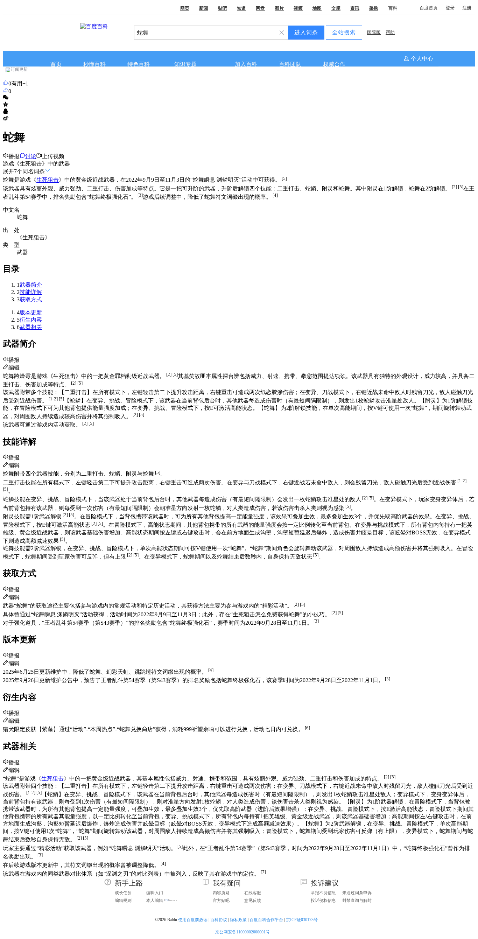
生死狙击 (47, 180)
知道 (241, 8)
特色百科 (138, 64)
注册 (466, 7)
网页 (184, 8)
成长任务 (123, 892)
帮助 (390, 32)
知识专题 (185, 64)
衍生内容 (31, 320)
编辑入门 (154, 892)
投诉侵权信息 (323, 900)
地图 (317, 8)
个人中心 (422, 59)
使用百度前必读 (193, 919)
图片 (279, 8)
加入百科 (246, 64)
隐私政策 (238, 919)
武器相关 (31, 327)
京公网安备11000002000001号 (242, 932)
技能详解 (31, 292)
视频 (298, 8)
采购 (373, 8)
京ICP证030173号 (302, 919)
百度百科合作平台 (266, 919)
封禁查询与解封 (357, 900)
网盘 (260, 8)
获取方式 (31, 299)
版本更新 (31, 312)
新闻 (203, 8)
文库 (335, 8)
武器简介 (31, 285)
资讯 (354, 8)
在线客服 (252, 892)
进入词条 (306, 32)
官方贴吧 (221, 900)
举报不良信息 (323, 892)
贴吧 (222, 8)
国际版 (374, 32)
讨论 (30, 156)
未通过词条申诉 (357, 892)
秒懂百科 (94, 64)
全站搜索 (344, 32)
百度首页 (429, 7)
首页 (56, 64)
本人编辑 (154, 900)
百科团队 (290, 64)
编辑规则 (123, 900)
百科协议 (218, 919)
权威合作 (334, 64)
